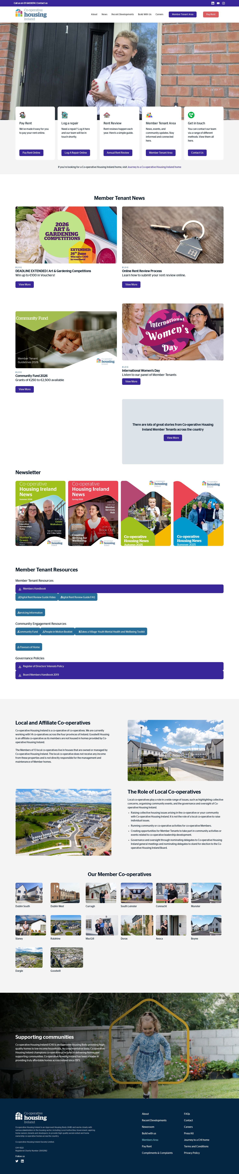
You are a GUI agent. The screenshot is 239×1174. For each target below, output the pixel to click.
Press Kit (189, 1133)
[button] (184, 14)
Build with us (144, 14)
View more (25, 284)
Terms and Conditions (196, 1146)
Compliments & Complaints (157, 1153)
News (104, 14)
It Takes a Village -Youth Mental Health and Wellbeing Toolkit (111, 632)
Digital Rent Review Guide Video (37, 597)
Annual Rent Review (118, 152)
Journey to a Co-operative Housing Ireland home (154, 167)
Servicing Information (30, 612)
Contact (188, 1120)
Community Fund (28, 632)
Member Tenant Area (182, 14)
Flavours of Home (29, 647)
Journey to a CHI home (196, 1140)
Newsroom (148, 1127)
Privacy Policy (192, 1153)
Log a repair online (76, 152)
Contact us (197, 152)
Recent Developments (123, 14)
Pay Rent (147, 1146)
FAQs (187, 1114)
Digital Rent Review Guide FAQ (77, 597)
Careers (159, 14)
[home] (31, 14)
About (94, 14)
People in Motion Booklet (57, 632)
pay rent (210, 14)
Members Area (150, 1140)
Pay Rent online (31, 152)
